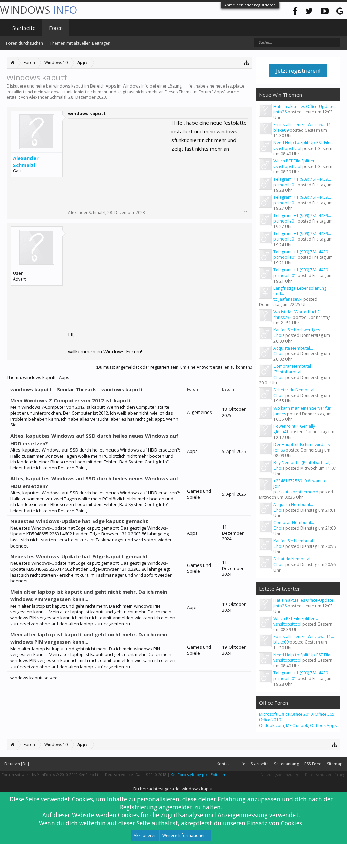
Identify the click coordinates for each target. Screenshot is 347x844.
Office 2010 (302, 714)
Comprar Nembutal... (293, 522)
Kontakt (224, 764)
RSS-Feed (313, 764)
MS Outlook (297, 725)
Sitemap (335, 764)
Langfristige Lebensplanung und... (299, 290)
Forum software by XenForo (52, 774)
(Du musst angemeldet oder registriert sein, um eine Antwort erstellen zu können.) (174, 367)
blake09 (281, 130)
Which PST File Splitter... (295, 161)
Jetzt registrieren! (298, 70)
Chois (278, 335)
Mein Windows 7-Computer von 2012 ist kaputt (70, 400)
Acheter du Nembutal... (295, 390)
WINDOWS (38, 10)
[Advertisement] (119, 161)
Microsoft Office (274, 714)
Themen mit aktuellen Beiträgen (80, 43)
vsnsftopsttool (287, 148)
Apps (219, 92)
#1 (245, 212)
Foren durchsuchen (24, 43)
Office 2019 (270, 720)
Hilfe (241, 764)
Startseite (24, 27)
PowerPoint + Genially (294, 426)
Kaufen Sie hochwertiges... (298, 330)
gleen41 (281, 432)
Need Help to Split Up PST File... (303, 143)
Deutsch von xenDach (135, 774)
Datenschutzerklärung (325, 774)
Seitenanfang (286, 764)
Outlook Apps (323, 725)
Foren (56, 27)
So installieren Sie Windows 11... (303, 125)
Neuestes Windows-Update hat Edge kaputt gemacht (79, 521)
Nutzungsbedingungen (281, 774)
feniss (279, 450)
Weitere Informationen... (185, 835)
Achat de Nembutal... (293, 559)
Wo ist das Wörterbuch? (296, 312)
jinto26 (280, 112)
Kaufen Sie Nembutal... (294, 541)
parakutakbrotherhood (295, 492)
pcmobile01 (285, 185)
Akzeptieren (145, 835)
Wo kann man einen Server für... (303, 408)
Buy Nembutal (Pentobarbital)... (303, 462)
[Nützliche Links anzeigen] (246, 62)
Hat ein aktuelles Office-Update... (304, 106)
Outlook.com (271, 725)
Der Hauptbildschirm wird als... (303, 444)
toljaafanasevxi (287, 299)
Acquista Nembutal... (293, 348)
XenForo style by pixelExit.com (198, 774)
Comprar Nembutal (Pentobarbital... (292, 369)
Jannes (279, 414)
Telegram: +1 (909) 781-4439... (302, 179)
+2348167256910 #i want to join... (300, 483)
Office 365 (324, 714)
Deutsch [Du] (16, 764)
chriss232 (282, 317)
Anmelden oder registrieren (250, 4)
